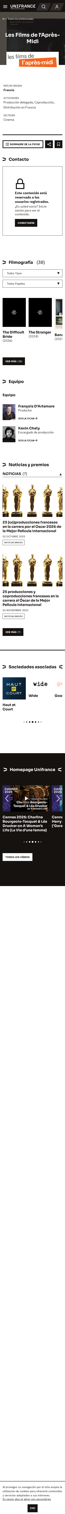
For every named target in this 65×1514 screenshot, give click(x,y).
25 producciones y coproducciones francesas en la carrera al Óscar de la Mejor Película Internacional (31, 598)
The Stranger (40, 332)
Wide (33, 696)
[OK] (32, 1508)
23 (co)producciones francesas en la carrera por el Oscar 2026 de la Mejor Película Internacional (32, 526)
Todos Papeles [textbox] (16, 283)
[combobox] (32, 273)
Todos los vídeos (17, 857)
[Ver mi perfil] (57, 7)
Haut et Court (9, 707)
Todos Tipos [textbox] (14, 273)
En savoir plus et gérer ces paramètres (27, 1499)
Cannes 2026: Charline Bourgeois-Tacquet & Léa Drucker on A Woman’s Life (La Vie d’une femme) (25, 823)
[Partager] (49, 144)
